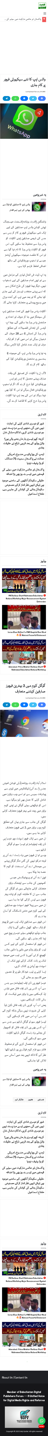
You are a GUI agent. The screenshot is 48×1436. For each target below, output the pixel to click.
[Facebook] (42, 98)
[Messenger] (24, 98)
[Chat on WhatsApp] (41, 1421)
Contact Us (20, 1378)
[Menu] (45, 14)
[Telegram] (6, 98)
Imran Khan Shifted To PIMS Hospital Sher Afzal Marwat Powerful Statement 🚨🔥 (27, 634)
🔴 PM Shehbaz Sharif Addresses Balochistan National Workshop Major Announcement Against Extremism (26, 598)
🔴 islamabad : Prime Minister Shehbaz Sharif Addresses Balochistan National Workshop (27, 668)
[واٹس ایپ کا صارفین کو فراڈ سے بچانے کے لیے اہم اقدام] (39, 206)
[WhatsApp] (15, 98)
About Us (7, 1378)
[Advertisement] (24, 48)
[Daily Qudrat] (42, 5)
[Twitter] (33, 98)
